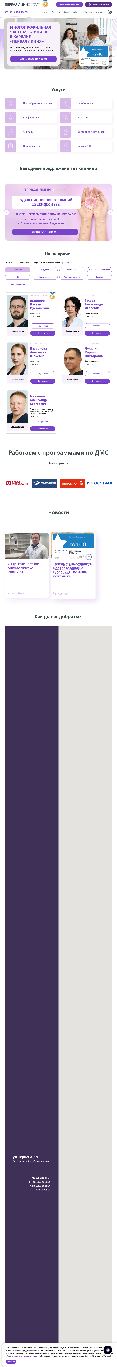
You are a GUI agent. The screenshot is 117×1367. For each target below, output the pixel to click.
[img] (98, 4)
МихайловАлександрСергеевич (38, 400)
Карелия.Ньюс (16, 593)
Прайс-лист (76, 12)
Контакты (100, 12)
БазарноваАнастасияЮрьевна (38, 352)
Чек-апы (88, 12)
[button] (45, 232)
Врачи (66, 12)
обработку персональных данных (22, 1356)
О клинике (56, 12)
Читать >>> (60, 595)
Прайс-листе (66, 262)
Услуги (44, 12)
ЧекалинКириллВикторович (94, 352)
